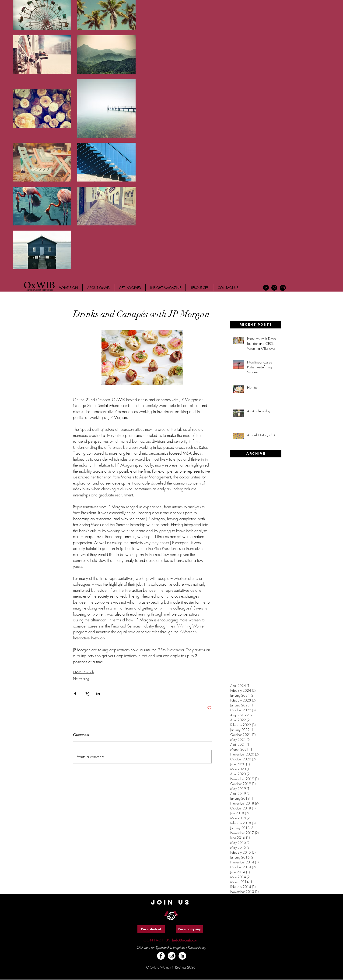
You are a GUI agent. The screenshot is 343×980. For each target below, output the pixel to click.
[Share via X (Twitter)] (86, 693)
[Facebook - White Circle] (161, 956)
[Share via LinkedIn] (98, 693)
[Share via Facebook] (75, 693)
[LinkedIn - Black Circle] (266, 288)
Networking (81, 678)
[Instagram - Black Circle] (274, 288)
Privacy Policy (197, 947)
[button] (255, 324)
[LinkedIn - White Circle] (182, 956)
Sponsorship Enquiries (170, 947)
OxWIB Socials (83, 672)
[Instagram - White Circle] (171, 956)
